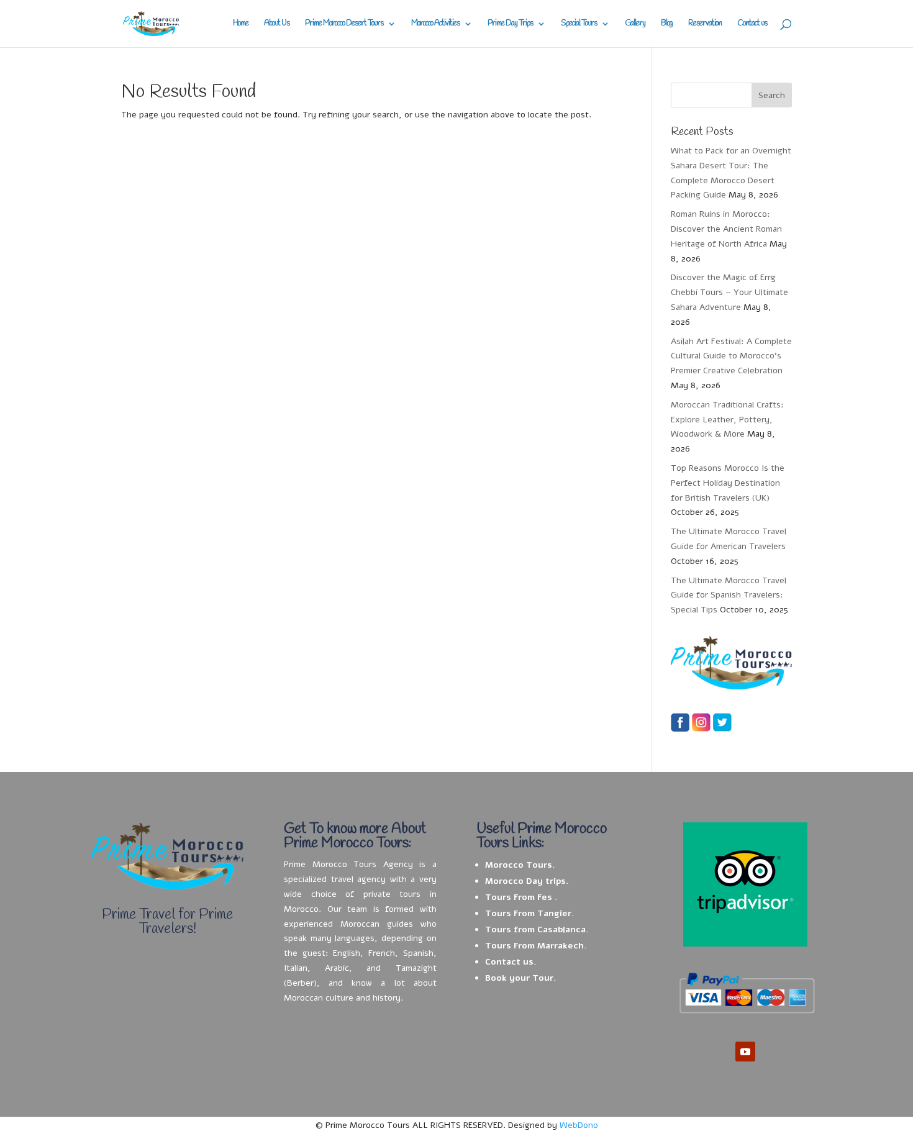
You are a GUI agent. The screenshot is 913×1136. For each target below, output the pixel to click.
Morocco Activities (435, 24)
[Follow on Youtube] (745, 1051)
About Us (276, 24)
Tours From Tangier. (530, 913)
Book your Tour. (520, 978)
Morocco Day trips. (527, 881)
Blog (667, 24)
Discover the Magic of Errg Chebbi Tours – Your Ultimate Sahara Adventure (729, 292)
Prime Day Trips (510, 24)
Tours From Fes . (521, 897)
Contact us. (511, 962)
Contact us (752, 24)
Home (240, 24)
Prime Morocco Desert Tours (344, 24)
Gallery (635, 24)
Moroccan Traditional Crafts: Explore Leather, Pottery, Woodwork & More (727, 419)
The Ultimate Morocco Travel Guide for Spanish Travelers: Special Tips (728, 595)
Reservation (705, 24)
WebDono (579, 1125)
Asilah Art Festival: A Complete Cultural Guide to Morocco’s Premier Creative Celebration (731, 356)
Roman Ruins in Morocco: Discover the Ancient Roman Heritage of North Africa (726, 229)
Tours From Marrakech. (536, 946)
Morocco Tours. (520, 865)
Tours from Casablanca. (537, 929)
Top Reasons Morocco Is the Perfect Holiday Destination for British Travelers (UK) (727, 483)
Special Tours (579, 24)
